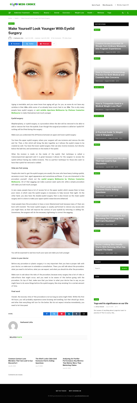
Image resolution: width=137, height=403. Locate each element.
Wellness (100, 13)
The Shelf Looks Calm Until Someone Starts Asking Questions (46, 361)
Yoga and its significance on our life (111, 303)
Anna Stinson (99, 109)
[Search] (123, 13)
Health (89, 13)
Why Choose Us (107, 5)
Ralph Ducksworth (101, 138)
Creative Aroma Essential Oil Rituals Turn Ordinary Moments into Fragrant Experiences (111, 46)
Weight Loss (79, 13)
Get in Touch (96, 5)
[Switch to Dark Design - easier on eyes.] (128, 13)
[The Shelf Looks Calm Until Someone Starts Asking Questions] (48, 349)
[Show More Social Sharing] (54, 44)
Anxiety (36, 13)
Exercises (66, 13)
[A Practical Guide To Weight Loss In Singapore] (111, 128)
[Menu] (10, 13)
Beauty (46, 13)
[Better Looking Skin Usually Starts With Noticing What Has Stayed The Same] (111, 243)
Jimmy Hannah (100, 195)
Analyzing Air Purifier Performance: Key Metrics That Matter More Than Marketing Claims (73, 362)
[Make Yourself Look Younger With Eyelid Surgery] (47, 74)
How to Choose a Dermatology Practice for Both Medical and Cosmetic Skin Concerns (110, 75)
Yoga (109, 13)
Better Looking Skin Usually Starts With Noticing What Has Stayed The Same (110, 247)
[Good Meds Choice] (22, 5)
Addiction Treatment (22, 13)
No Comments (57, 38)
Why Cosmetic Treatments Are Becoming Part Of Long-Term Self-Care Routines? (110, 218)
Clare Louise (99, 81)
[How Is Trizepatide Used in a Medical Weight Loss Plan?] (111, 99)
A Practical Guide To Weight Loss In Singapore (109, 133)
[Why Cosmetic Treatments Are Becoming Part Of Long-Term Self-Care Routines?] (111, 214)
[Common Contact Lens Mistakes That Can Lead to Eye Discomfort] (20, 349)
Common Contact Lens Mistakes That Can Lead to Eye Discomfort (20, 361)
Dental (56, 13)
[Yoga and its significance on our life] (111, 290)
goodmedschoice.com (82, 396)
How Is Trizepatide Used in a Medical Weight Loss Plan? (109, 104)
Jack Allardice (100, 52)
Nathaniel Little (18, 38)
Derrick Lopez (100, 224)
